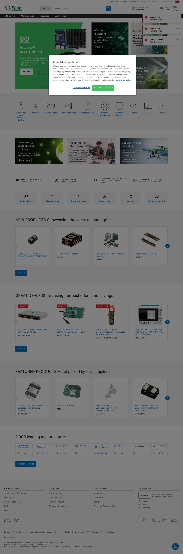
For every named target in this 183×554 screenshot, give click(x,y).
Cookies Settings (81, 88)
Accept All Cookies (103, 88)
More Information (123, 80)
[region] (92, 75)
